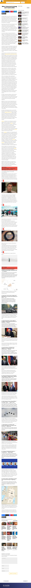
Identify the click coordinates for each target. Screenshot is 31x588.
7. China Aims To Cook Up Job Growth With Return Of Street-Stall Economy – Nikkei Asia (9, 425)
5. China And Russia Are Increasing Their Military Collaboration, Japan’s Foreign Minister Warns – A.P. (9, 376)
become (3, 142)
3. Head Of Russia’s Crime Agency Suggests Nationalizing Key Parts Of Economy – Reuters (9, 321)
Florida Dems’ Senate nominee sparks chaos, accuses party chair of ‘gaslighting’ (25, 37)
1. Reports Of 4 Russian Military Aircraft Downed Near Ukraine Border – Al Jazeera (9, 270)
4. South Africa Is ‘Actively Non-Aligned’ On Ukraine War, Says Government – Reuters (8, 348)
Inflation (3, 121)
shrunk (12, 123)
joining (16, 129)
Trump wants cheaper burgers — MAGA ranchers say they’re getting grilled (25, 43)
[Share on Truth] (9, 11)
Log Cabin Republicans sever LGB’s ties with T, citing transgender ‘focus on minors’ (25, 24)
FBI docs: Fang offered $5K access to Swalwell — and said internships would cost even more (25, 13)
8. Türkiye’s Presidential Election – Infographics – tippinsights (9, 452)
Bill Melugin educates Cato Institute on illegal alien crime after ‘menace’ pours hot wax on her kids (25, 30)
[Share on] (2, 13)
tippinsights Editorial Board (10, 9)
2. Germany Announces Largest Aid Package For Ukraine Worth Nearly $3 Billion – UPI (9, 296)
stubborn (5, 132)
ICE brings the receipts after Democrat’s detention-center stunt (25, 18)
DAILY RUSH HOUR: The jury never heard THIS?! (25, 15)
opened (14, 139)
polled (15, 148)
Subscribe (22, 2)
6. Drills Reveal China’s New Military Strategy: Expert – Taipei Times (9, 402)
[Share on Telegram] (14, 11)
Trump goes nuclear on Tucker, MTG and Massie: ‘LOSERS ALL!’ (25, 40)
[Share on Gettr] (11, 11)
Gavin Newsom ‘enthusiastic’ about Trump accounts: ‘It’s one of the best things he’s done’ (25, 27)
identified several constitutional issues (11, 54)
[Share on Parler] (13, 11)
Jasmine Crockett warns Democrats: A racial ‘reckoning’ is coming (25, 21)
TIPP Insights (14, 519)
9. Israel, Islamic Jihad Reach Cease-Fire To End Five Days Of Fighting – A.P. (9, 479)
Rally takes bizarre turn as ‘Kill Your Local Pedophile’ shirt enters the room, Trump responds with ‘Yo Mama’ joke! (25, 34)
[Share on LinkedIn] (16, 11)
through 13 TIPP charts (8, 112)
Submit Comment (13, 573)
